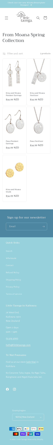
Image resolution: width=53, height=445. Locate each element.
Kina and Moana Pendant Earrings (14, 94)
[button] (6, 17)
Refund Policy (12, 272)
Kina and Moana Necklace (37, 94)
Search (9, 251)
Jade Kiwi (31, 362)
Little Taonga (22, 439)
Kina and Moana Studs (13, 190)
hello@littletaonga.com (18, 345)
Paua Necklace (36, 141)
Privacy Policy (12, 287)
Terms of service (14, 294)
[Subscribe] (43, 226)
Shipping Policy (13, 280)
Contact (10, 265)
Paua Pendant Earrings (12, 142)
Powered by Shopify (35, 439)
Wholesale (11, 258)
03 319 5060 (12, 338)
